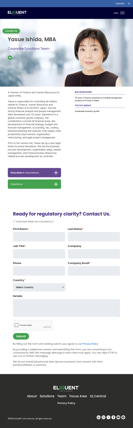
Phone (17, 263)
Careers (119, 3)
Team (61, 396)
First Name (21, 229)
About (32, 396)
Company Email (79, 263)
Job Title (19, 246)
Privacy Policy (90, 343)
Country (19, 280)
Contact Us (11, 30)
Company (74, 246)
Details (17, 296)
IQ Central (98, 396)
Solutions (47, 396)
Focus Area (78, 396)
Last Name (76, 229)
